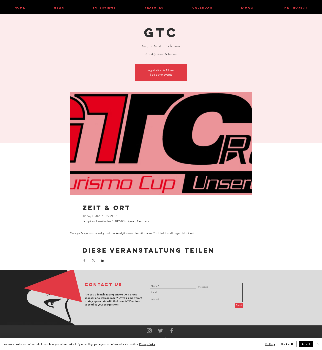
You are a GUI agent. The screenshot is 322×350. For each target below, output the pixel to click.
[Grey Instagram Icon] (149, 330)
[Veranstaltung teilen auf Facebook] (84, 260)
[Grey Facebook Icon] (171, 330)
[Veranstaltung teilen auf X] (93, 260)
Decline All (287, 344)
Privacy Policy (147, 344)
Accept (306, 344)
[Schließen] (317, 344)
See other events (161, 74)
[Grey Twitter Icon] (160, 330)
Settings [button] (270, 344)
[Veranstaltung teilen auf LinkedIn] (102, 260)
